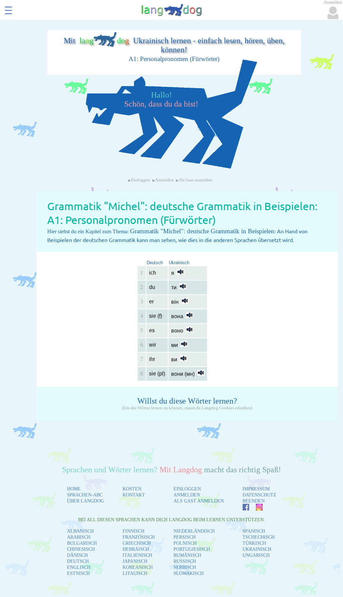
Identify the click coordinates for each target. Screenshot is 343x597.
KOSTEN (132, 488)
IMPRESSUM (256, 488)
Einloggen (140, 180)
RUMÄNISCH (187, 555)
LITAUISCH (135, 573)
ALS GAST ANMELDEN (199, 500)
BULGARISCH (82, 543)
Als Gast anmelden (195, 180)
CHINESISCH (81, 549)
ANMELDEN (187, 494)
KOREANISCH (138, 567)
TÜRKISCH (254, 543)
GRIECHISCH (137, 543)
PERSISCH (185, 537)
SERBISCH (185, 567)
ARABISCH (78, 537)
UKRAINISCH (257, 549)
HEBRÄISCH (136, 549)
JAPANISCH (135, 561)
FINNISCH (133, 531)
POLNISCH (185, 543)
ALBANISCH (80, 531)
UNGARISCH (256, 555)
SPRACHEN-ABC (84, 494)
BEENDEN (254, 500)
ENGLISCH (78, 567)
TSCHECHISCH (259, 537)
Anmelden (164, 180)
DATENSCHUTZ (259, 494)
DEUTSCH (78, 561)
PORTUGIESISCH (192, 549)
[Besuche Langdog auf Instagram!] (256, 509)
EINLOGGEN (187, 488)
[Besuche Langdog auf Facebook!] (242, 509)
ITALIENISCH (137, 555)
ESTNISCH (78, 573)
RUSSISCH (185, 561)
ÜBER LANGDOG (85, 500)
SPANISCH (254, 531)
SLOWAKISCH (189, 573)
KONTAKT (134, 494)
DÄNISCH (77, 555)
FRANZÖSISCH (139, 537)
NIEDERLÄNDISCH (194, 531)
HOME (74, 488)
